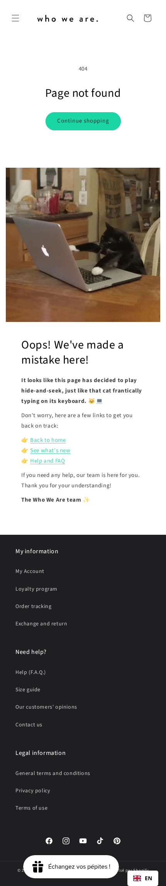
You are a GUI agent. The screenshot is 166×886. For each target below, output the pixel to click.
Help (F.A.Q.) (30, 672)
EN (148, 878)
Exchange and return (41, 624)
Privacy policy (32, 791)
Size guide (28, 690)
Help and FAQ (47, 461)
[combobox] (142, 878)
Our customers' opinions (46, 707)
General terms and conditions (52, 773)
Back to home (48, 440)
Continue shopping (83, 121)
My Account (29, 571)
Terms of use (31, 808)
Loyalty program (36, 589)
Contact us (28, 725)
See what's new (50, 450)
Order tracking (33, 606)
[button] (15, 18)
